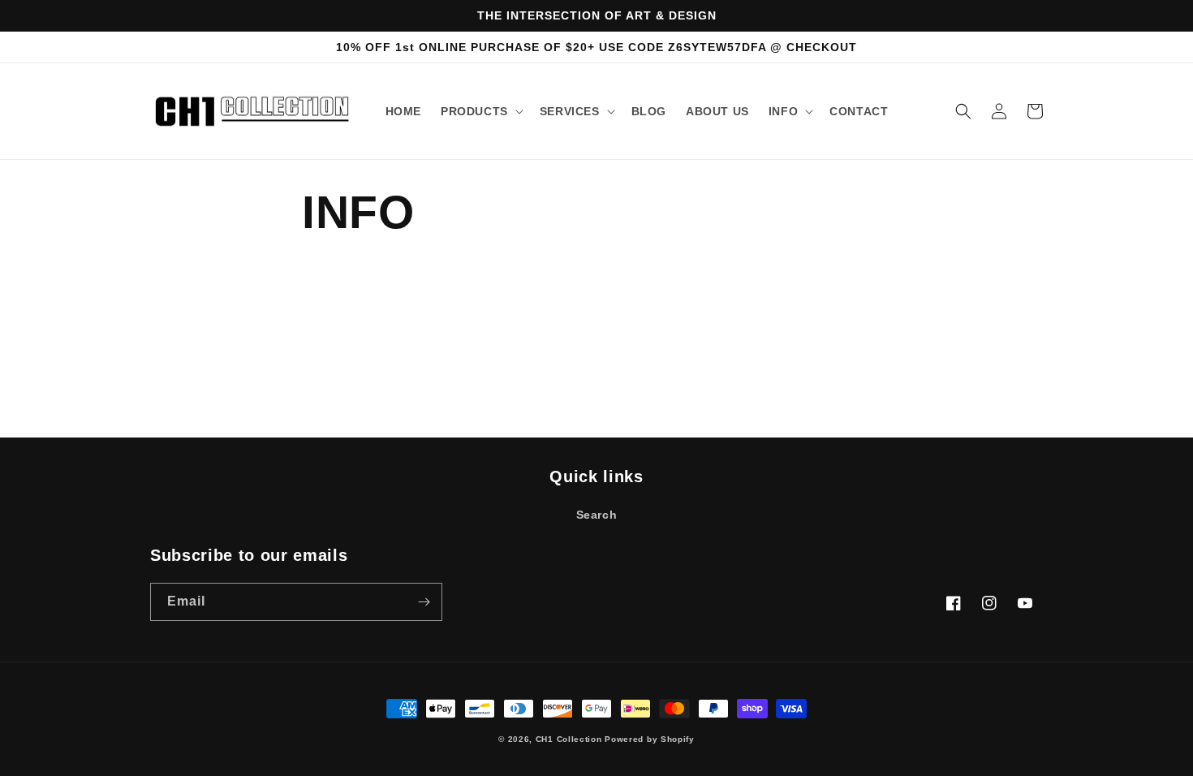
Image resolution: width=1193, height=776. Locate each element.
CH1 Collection (569, 739)
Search (597, 514)
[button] (480, 111)
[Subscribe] (423, 602)
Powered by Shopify (650, 739)
